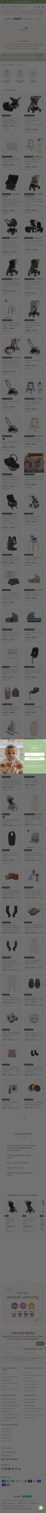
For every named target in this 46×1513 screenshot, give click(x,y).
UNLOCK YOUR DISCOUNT (34, 758)
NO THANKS (34, 762)
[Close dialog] (44, 741)
